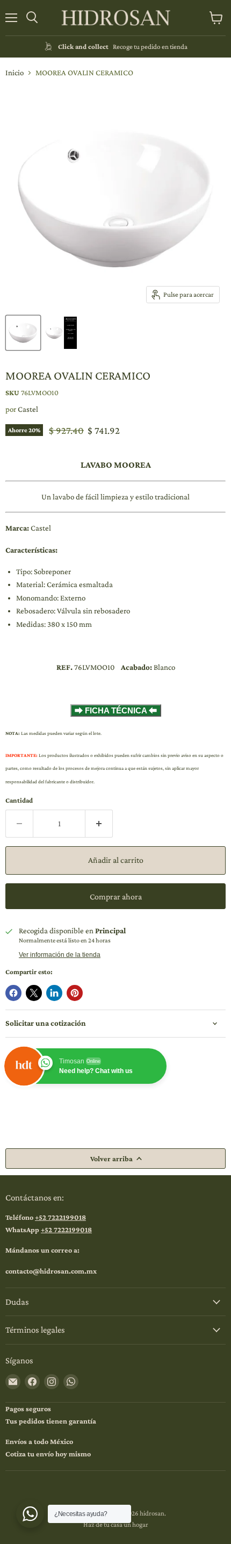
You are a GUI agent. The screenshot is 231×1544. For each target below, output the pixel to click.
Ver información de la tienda (59, 955)
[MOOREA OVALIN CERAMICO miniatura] (23, 333)
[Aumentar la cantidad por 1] (99, 824)
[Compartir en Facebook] (13, 993)
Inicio (14, 72)
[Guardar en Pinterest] (75, 993)
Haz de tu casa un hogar (115, 1524)
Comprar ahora (116, 896)
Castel (28, 409)
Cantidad (19, 800)
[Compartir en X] (34, 993)
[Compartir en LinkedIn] (54, 993)
